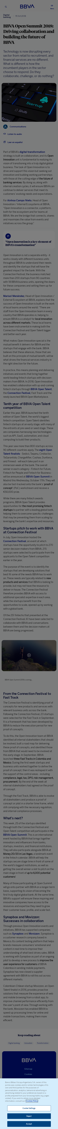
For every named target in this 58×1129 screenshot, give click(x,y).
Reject (29, 1116)
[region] (29, 1103)
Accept (29, 1124)
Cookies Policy (32, 1101)
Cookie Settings (29, 1108)
